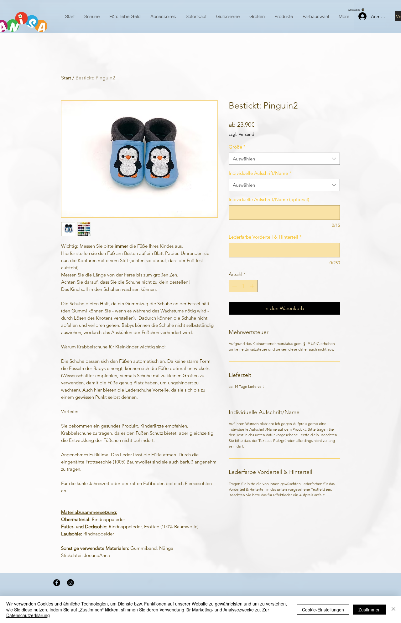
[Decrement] (234, 286)
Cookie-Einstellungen (323, 609)
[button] (356, 9)
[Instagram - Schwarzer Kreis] (70, 582)
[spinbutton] (243, 286)
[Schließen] (393, 609)
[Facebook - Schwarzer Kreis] (56, 582)
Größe (237, 147)
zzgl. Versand (241, 134)
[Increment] (252, 286)
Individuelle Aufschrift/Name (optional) (269, 199)
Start (66, 78)
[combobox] (284, 159)
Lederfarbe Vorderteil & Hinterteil (265, 237)
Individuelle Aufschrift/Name (260, 173)
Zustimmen (369, 609)
